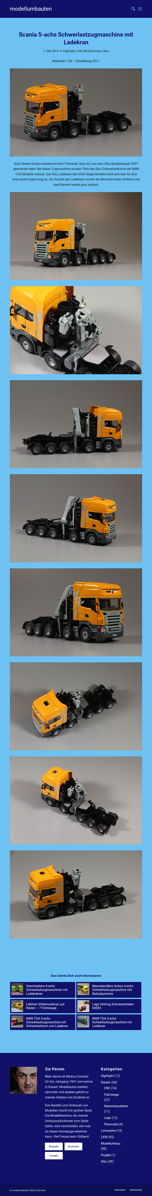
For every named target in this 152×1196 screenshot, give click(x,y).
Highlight (69, 51)
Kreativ (106, 1082)
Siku (106, 51)
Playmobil (111, 1124)
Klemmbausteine (116, 1106)
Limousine (108, 1131)
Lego (107, 1118)
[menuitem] (131, 9)
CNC (107, 1088)
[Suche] (131, 9)
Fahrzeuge (111, 1094)
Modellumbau (93, 51)
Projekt (106, 1155)
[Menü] (140, 9)
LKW (79, 51)
